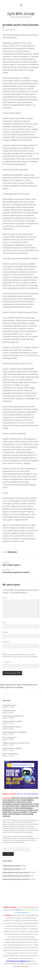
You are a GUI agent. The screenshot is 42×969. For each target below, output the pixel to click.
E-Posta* (5, 632)
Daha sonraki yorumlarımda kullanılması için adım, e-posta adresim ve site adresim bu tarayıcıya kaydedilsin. (20, 656)
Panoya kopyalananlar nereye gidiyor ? (15, 732)
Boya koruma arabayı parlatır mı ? (13, 716)
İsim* (4, 622)
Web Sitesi (6, 642)
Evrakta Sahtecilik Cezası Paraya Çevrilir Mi (16, 872)
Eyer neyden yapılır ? (12, 565)
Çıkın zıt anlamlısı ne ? (9, 738)
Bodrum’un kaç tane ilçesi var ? (12, 727)
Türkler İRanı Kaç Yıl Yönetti (11, 866)
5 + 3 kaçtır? (7, 662)
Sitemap (19, 687)
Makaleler (12, 552)
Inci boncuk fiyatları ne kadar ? (16, 572)
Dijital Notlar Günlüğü (21, 14)
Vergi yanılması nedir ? (10, 705)
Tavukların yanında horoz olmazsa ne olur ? (16, 743)
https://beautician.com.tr (27, 684)
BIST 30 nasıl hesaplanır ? (10, 754)
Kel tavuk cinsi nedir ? (9, 711)
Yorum (5, 598)
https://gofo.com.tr (8, 687)
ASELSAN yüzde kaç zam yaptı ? (12, 721)
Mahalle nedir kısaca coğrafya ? (12, 748)
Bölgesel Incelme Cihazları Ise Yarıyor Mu (15, 879)
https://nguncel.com (8, 684)
